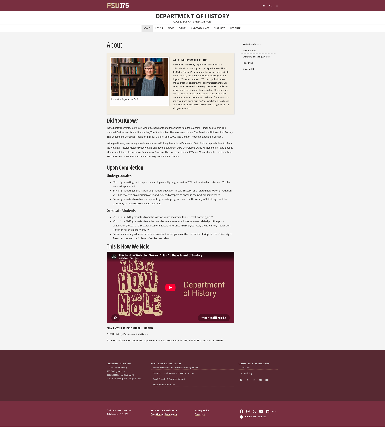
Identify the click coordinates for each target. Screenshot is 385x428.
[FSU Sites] (277, 5)
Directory (245, 367)
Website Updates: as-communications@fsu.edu (176, 367)
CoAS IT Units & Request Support (169, 379)
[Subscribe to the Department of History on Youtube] (267, 380)
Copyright (200, 414)
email (219, 340)
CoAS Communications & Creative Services (173, 373)
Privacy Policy (202, 410)
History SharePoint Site (164, 384)
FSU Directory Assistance (164, 410)
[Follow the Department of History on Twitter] (248, 380)
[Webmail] (263, 5)
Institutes (236, 28)
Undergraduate (200, 28)
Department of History (192, 16)
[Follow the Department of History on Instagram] (254, 380)
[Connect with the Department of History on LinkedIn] (261, 380)
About (147, 28)
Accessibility (246, 373)
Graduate (219, 28)
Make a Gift (248, 69)
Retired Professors (252, 44)
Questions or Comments (164, 414)
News (171, 28)
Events (182, 28)
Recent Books (249, 50)
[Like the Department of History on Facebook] (241, 380)
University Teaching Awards (256, 56)
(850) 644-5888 (190, 340)
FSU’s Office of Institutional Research (130, 327)
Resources (248, 62)
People (159, 28)
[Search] (270, 5)
